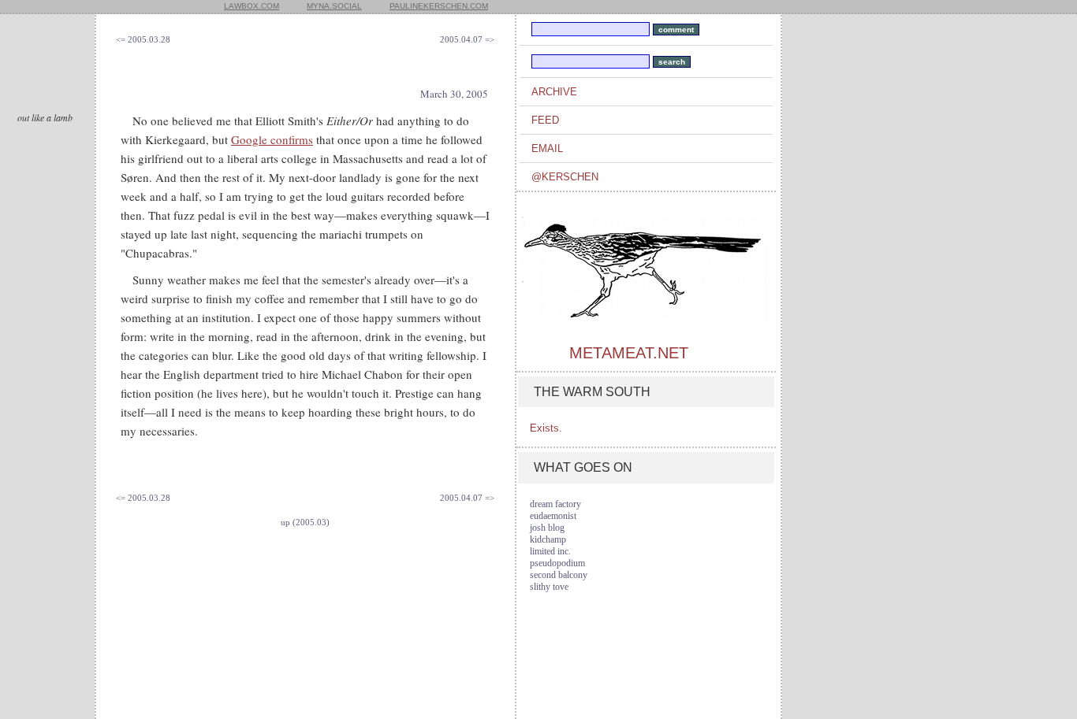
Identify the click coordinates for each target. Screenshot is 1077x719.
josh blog (547, 527)
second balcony (558, 574)
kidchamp (548, 539)
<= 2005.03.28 (143, 39)
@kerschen (564, 177)
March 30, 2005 (454, 94)
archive (554, 92)
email (547, 148)
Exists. (546, 428)
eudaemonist (553, 515)
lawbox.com (251, 6)
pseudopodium (557, 563)
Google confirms (272, 139)
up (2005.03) (305, 522)
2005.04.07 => (467, 39)
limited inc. (550, 551)
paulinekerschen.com (438, 6)
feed (545, 120)
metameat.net (628, 352)
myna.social (334, 6)
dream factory (555, 504)
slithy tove (549, 586)
